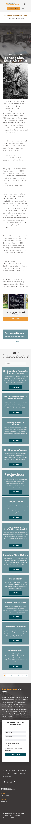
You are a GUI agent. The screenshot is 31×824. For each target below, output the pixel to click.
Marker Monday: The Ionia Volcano (16, 313)
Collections (6, 770)
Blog (13, 770)
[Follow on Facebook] (4, 782)
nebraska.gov (22, 818)
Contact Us (4, 801)
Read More (15, 387)
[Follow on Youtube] (14, 782)
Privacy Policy (7, 776)
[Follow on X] (11, 782)
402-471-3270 (5, 795)
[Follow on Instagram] (7, 782)
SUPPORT (3, 799)
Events (14, 773)
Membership (21, 770)
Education (6, 773)
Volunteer (21, 773)
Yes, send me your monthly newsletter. (13, 749)
